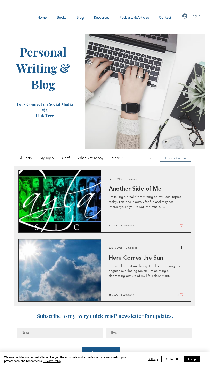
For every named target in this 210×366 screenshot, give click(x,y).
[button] (150, 158)
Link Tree (45, 115)
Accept (192, 359)
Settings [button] (153, 359)
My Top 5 (47, 158)
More (116, 158)
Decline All (171, 359)
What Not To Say (90, 158)
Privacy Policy (52, 361)
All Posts (25, 158)
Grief (66, 158)
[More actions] (182, 178)
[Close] (205, 359)
